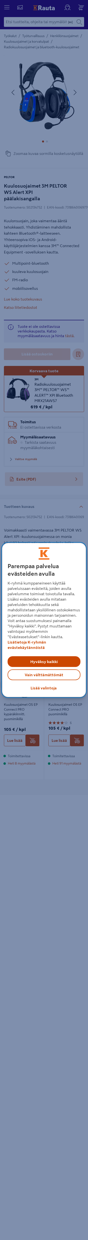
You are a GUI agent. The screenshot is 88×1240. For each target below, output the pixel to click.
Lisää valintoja (44, 688)
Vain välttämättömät (44, 675)
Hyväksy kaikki (44, 662)
